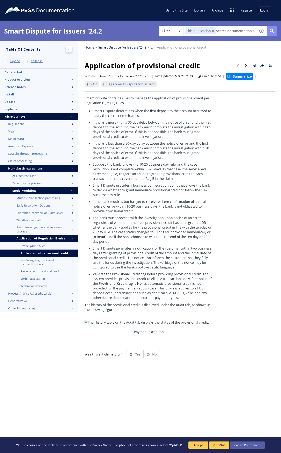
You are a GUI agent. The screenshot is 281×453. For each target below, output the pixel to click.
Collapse (37, 61)
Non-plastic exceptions (25, 168)
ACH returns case (24, 176)
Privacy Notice (102, 445)
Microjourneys (15, 116)
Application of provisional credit (44, 253)
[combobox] (220, 31)
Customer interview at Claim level (39, 213)
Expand (15, 61)
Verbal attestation (33, 279)
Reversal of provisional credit (41, 271)
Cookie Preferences (247, 445)
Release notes (15, 87)
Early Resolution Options (33, 205)
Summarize (242, 76)
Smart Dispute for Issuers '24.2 (122, 47)
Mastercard (16, 139)
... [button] (151, 47)
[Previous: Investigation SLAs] (238, 66)
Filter (166, 31)
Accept (198, 445)
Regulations (16, 124)
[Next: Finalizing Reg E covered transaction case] (246, 66)
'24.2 (93, 84)
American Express (20, 146)
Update (10, 102)
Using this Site (177, 10)
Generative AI (17, 301)
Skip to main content (18, 4)
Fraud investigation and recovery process (39, 229)
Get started (13, 72)
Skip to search (50, 4)
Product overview (17, 79)
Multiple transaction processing (38, 198)
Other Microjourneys (22, 308)
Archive (217, 10)
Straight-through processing (27, 154)
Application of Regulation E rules (40, 238)
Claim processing (20, 161)
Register (246, 10)
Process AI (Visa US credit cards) (30, 293)
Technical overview (34, 286)
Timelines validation (30, 220)
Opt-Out (219, 445)
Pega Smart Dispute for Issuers (131, 84)
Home (89, 47)
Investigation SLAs (33, 246)
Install (9, 94)
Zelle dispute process (27, 183)
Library (199, 10)
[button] (213, 31)
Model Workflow (24, 191)
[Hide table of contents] (69, 49)
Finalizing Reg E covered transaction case (37, 262)
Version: (90, 76)
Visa (11, 131)
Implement (13, 109)
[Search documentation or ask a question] (272, 31)
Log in (264, 10)
